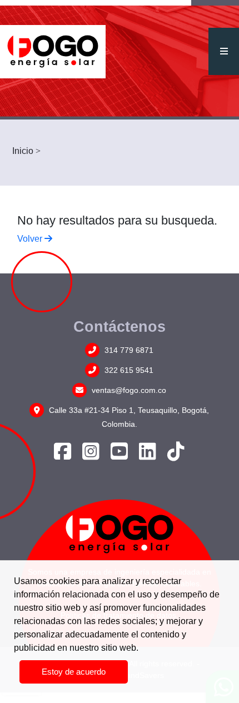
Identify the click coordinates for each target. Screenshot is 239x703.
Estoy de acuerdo (74, 671)
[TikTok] (176, 455)
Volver (30, 238)
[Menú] (224, 51)
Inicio (22, 151)
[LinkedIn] (147, 455)
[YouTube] (119, 455)
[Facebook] (62, 455)
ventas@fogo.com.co (127, 390)
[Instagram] (91, 455)
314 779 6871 (127, 350)
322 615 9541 (127, 370)
